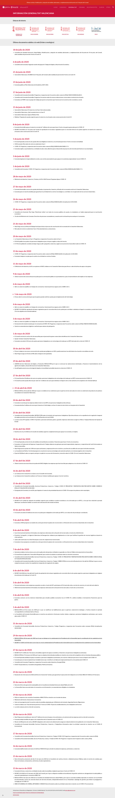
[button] (113, 7)
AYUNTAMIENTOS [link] (92, 7)
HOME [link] (56, 7)
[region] (57, 2)
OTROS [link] (108, 7)
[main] (57, 13)
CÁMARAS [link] (82, 7)
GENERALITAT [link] (72, 7)
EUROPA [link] (101, 7)
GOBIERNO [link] (63, 7)
